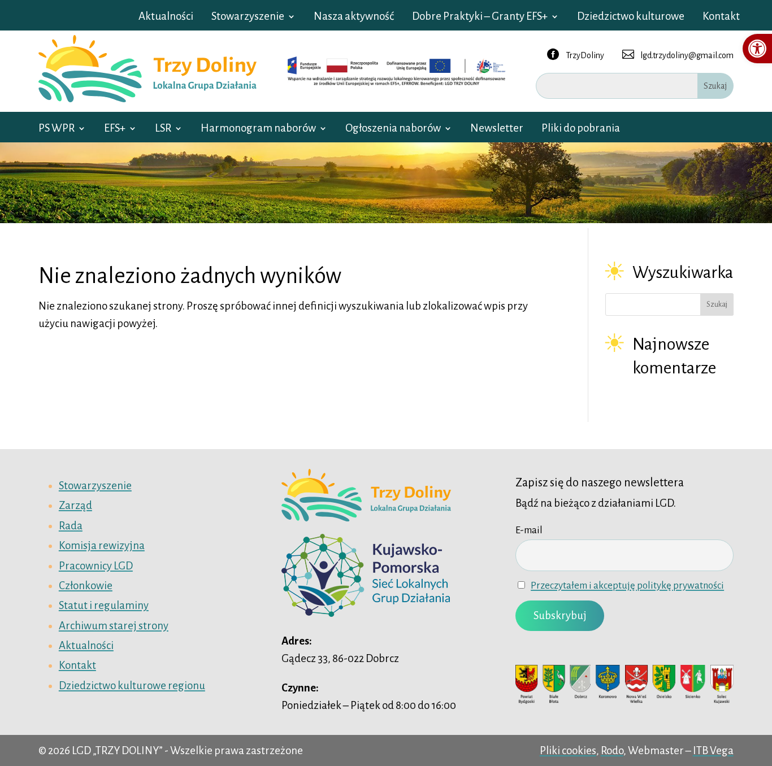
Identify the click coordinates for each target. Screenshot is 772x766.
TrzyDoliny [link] (575, 54)
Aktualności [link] (165, 17)
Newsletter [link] (496, 129)
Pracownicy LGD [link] (96, 566)
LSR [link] (163, 129)
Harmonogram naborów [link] (258, 129)
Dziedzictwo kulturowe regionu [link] (132, 685)
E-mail (529, 530)
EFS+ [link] (114, 129)
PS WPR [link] (56, 129)
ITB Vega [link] (713, 750)
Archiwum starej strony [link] (113, 626)
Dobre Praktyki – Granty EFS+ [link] (480, 17)
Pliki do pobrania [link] (580, 129)
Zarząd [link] (75, 505)
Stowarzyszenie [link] (247, 17)
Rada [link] (71, 526)
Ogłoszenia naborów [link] (393, 129)
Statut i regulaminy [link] (104, 605)
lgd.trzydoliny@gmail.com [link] (678, 54)
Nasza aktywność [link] (354, 17)
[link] (757, 48)
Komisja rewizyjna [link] (102, 545)
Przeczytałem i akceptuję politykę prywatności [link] (627, 585)
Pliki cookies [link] (568, 750)
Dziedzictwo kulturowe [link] (630, 17)
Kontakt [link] (721, 17)
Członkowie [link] (85, 585)
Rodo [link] (612, 750)
